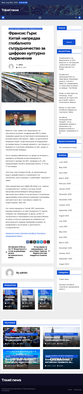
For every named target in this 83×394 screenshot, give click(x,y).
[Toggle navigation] (39, 17)
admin (21, 65)
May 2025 (63, 232)
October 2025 (64, 205)
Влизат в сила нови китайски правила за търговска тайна (68, 110)
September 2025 (65, 210)
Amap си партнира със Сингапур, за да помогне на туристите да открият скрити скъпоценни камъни (68, 97)
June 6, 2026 (11, 343)
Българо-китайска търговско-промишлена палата (25, 28)
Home (70, 389)
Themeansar (6, 390)
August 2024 (64, 264)
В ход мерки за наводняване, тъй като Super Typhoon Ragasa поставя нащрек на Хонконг (38, 251)
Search (62, 28)
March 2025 (64, 243)
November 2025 (65, 200)
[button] (76, 18)
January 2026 (64, 189)
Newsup (30, 389)
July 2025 (63, 221)
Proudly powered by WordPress (12, 389)
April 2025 (63, 237)
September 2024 (65, 259)
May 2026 (63, 167)
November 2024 (65, 248)
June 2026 (63, 162)
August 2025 (64, 216)
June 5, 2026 (51, 366)
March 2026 (64, 178)
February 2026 (65, 184)
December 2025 (65, 194)
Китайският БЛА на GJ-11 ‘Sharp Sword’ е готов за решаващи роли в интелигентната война (17, 252)
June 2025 (63, 226)
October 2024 (64, 253)
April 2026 (63, 173)
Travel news (10, 10)
